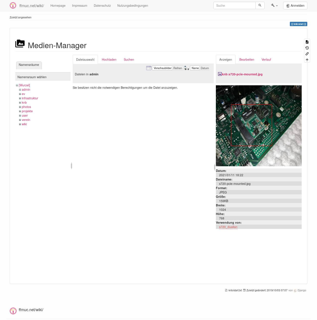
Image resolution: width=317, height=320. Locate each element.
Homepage (58, 5)
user (25, 115)
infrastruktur (30, 98)
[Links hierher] (307, 53)
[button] (274, 5)
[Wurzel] (24, 85)
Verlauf (266, 59)
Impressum (79, 5)
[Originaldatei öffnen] (259, 125)
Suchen (129, 59)
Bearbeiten (246, 59)
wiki (24, 124)
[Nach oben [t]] (307, 59)
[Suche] (260, 5)
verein (26, 119)
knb (24, 102)
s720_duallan (228, 227)
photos (26, 107)
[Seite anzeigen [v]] (307, 41)
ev (23, 94)
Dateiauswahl (85, 59)
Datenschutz (102, 5)
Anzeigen (225, 59)
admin (26, 89)
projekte (27, 111)
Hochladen (109, 59)
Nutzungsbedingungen (132, 5)
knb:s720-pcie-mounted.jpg (242, 74)
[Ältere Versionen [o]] (307, 47)
